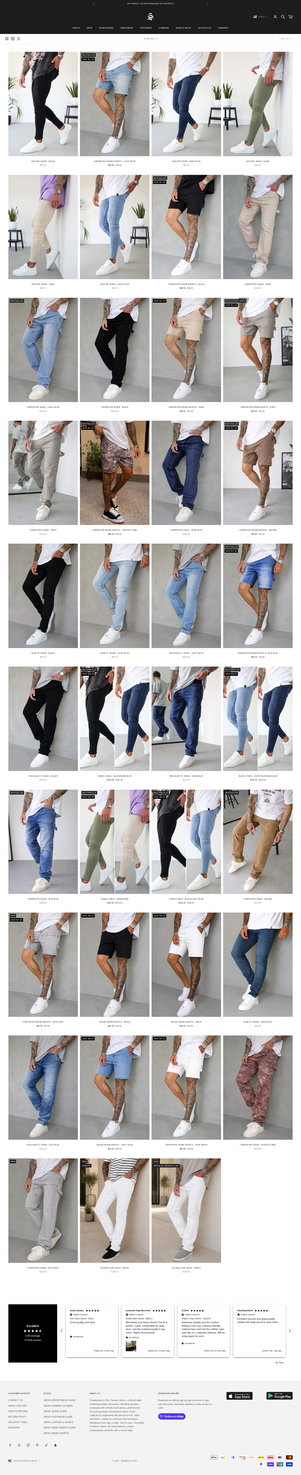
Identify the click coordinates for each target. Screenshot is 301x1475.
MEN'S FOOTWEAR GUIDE (58, 1417)
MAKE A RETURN (17, 1406)
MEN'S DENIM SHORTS (56, 1433)
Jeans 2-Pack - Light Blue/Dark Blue (257, 776)
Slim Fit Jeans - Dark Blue (258, 1022)
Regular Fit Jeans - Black (43, 776)
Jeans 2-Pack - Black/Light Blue (186, 899)
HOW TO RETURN (18, 1411)
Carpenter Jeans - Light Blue (43, 407)
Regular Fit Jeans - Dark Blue (186, 776)
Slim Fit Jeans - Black (43, 653)
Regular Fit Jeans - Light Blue (186, 653)
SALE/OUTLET (204, 28)
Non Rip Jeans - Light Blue (114, 284)
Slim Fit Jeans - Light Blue (114, 653)
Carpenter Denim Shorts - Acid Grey (43, 1022)
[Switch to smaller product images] (12, 38)
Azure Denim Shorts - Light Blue (115, 1145)
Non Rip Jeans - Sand (43, 284)
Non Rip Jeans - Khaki (257, 161)
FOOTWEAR (146, 28)
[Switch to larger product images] (6, 38)
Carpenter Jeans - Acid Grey (43, 1268)
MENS (89, 28)
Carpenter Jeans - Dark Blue (186, 530)
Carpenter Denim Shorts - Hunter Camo (114, 530)
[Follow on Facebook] (10, 1445)
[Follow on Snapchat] (55, 1445)
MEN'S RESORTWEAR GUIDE (60, 1400)
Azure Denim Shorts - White (186, 1022)
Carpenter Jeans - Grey (43, 530)
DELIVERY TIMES (18, 1422)
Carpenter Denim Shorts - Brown (258, 530)
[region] (175, 1331)
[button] (62, 1331)
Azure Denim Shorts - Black (114, 1022)
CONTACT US (15, 1400)
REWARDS (223, 28)
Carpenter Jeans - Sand (258, 284)
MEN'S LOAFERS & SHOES (58, 1422)
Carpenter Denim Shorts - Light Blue (115, 161)
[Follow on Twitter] (19, 1445)
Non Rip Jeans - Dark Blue (186, 161)
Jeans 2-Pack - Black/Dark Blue (115, 776)
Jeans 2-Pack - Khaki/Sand (115, 899)
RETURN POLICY (17, 1417)
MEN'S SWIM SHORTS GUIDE (60, 1427)
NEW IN (76, 28)
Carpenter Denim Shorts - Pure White (186, 1145)
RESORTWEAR (106, 28)
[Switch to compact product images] (18, 38)
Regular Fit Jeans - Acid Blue (43, 1145)
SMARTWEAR (126, 28)
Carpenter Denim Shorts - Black (186, 284)
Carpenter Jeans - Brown (258, 899)
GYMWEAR (164, 28)
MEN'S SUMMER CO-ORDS (58, 1406)
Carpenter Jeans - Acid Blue (43, 899)
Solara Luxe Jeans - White (186, 1268)
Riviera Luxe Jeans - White (114, 1268)
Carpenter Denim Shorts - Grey (258, 407)
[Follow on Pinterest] (37, 1445)
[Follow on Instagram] (28, 1445)
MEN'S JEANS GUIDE (55, 1411)
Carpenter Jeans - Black (114, 407)
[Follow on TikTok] (46, 1445)
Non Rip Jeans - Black (43, 161)
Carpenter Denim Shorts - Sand (186, 407)
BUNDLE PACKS (183, 28)
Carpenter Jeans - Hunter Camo (258, 1145)
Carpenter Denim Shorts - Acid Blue (258, 653)
